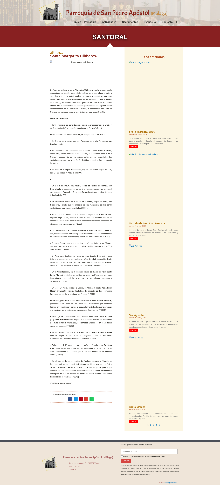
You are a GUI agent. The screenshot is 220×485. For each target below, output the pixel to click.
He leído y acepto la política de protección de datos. (144, 456)
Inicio (77, 22)
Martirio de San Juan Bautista (147, 223)
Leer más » (133, 147)
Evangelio (150, 22)
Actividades (109, 22)
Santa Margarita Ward (142, 131)
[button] (70, 399)
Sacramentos (130, 22)
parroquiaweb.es (171, 483)
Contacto (167, 22)
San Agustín (136, 315)
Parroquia (90, 22)
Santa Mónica (137, 407)
